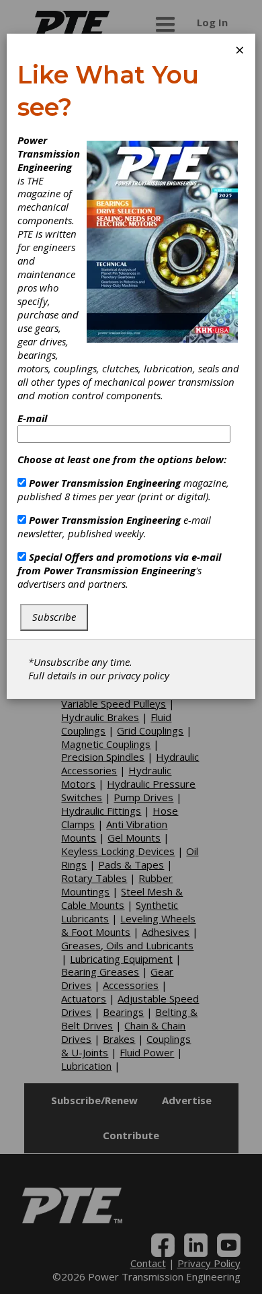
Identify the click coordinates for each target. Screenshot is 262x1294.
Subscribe (54, 616)
